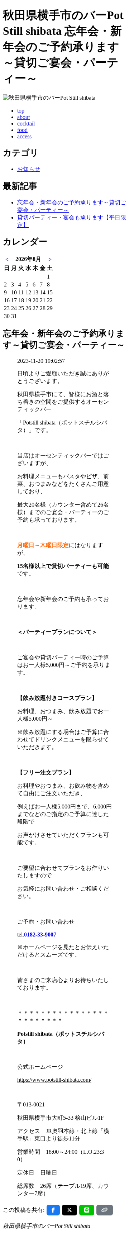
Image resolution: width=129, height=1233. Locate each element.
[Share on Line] (86, 1210)
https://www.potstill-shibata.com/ (54, 1080)
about (23, 117)
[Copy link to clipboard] (104, 1210)
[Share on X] (69, 1210)
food (22, 130)
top (20, 111)
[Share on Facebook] (53, 1210)
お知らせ (28, 169)
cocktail (26, 123)
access (24, 136)
